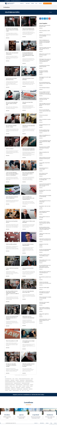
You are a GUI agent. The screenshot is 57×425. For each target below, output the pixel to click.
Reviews (32, 3)
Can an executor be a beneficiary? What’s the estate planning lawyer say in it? (45, 185)
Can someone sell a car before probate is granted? (44, 66)
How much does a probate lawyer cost (45, 277)
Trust (22, 390)
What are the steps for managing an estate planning (45, 196)
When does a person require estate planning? (44, 303)
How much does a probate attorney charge (11, 126)
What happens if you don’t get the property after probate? (44, 292)
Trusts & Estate (10, 3)
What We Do (28, 3)
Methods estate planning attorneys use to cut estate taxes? (45, 283)
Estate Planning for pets (17, 383)
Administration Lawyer (8, 378)
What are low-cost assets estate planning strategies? (44, 54)
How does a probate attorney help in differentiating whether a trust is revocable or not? (12, 293)
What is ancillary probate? (11, 244)
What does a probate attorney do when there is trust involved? (28, 365)
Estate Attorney (7, 380)
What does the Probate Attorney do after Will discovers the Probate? (45, 320)
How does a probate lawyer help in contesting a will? (44, 179)
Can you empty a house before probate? (44, 163)
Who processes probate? (43, 115)
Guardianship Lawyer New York (11, 423)
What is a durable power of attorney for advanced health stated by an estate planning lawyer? (44, 42)
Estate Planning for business (29, 381)
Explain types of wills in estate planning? (28, 222)
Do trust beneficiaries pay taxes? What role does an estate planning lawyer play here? (28, 54)
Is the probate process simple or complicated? (28, 341)
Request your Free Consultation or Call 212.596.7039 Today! (28, 394)
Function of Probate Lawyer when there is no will (44, 99)
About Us (21, 3)
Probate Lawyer (28, 387)
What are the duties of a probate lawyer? (45, 120)
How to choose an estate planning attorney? (43, 174)
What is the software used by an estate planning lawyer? (45, 272)
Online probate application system (44, 314)
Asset (13, 378)
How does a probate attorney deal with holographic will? (44, 130)
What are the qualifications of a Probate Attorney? (44, 136)
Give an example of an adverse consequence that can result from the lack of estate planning (45, 93)
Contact (40, 3)
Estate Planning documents (20, 381)
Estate (32, 378)
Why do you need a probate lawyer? (28, 269)
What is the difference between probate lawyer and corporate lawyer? (28, 198)
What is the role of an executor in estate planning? (28, 317)
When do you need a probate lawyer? (12, 222)
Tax (20, 390)
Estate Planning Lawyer (19, 384)
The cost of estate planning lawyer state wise (28, 292)
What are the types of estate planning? (28, 79)
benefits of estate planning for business (24, 378)
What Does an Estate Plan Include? (43, 245)
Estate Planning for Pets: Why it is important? (45, 201)
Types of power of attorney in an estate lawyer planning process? (45, 239)
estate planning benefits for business (10, 381)
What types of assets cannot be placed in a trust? (44, 26)
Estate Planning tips (26, 384)
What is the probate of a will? (12, 341)
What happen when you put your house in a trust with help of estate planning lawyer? (45, 60)
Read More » (24, 36)
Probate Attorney (7, 387)
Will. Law (28, 390)
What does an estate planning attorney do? (28, 126)
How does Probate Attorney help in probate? (28, 245)
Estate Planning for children (9, 383)
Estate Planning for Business (44, 87)
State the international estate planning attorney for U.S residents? (12, 318)
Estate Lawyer (12, 380)
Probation (6, 390)
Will (25, 390)
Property (10, 390)
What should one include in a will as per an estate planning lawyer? (44, 308)
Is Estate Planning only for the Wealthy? (44, 125)
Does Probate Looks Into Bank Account (45, 207)
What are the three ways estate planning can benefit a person (44, 158)
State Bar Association (16, 390)
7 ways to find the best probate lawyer (12, 269)
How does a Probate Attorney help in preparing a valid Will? (44, 222)
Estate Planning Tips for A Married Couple (44, 169)
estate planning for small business (10, 384)
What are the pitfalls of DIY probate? (44, 153)
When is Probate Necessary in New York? (44, 217)
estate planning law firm (10, 3)
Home (48, 12)
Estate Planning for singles (25, 383)
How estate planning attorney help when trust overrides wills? (45, 83)
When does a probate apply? (44, 287)
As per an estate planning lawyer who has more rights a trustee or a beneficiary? (12, 174)
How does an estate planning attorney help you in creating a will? (12, 30)
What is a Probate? (9, 148)
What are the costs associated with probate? (12, 53)
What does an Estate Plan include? (27, 103)
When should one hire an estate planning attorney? (45, 261)
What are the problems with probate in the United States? (28, 29)
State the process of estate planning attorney (11, 79)
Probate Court (13, 387)
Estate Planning (22, 380)
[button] (40, 18)
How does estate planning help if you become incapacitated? (45, 250)
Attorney (16, 378)
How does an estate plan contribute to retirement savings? (11, 365)
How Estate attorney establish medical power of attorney (44, 147)
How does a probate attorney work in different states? (44, 255)
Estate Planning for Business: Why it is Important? (12, 197)
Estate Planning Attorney (29, 380)
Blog (36, 3)
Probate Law (23, 387)
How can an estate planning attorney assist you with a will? (11, 103)
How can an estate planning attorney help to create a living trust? (28, 174)
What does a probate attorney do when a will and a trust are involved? (45, 48)
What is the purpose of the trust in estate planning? (45, 35)
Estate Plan (17, 380)
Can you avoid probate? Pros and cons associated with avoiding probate (45, 141)
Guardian (31, 384)
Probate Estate (18, 387)
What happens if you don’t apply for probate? (45, 78)
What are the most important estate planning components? (28, 149)
